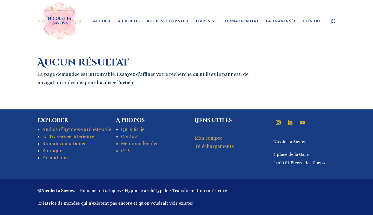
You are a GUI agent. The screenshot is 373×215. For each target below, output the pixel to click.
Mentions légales (140, 143)
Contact (314, 21)
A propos (129, 21)
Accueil (102, 21)
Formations (55, 157)
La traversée (281, 21)
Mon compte (208, 138)
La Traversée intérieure (68, 136)
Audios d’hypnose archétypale (76, 129)
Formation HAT (241, 21)
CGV (126, 150)
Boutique (52, 150)
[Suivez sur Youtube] (302, 122)
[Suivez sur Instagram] (278, 122)
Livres (203, 21)
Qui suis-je (132, 129)
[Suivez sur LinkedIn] (290, 122)
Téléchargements (214, 146)
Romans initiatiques (64, 143)
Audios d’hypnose (168, 21)
